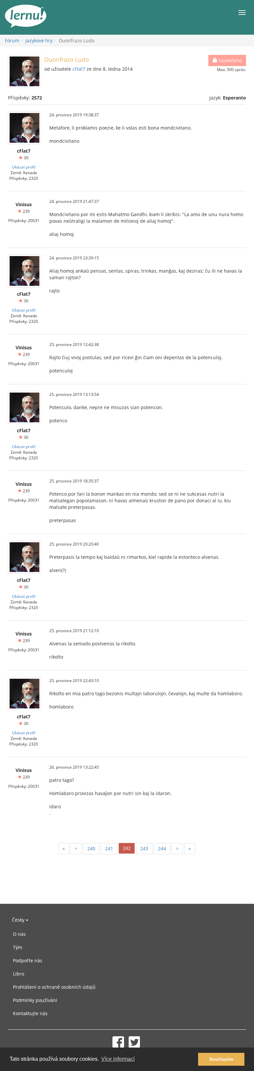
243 (144, 848)
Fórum (12, 40)
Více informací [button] (118, 1059)
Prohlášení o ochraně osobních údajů (54, 987)
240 (91, 848)
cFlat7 (78, 69)
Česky (19, 920)
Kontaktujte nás (30, 1013)
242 (127, 848)
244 (162, 848)
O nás (19, 934)
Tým (17, 947)
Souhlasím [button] (221, 1059)
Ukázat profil (23, 167)
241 (109, 848)
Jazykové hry (39, 40)
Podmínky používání (35, 1000)
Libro (18, 974)
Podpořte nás (27, 960)
